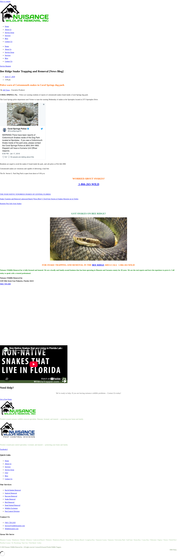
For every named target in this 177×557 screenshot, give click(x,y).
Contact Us (8, 41)
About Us (8, 29)
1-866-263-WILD (88, 184)
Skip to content (5, 1)
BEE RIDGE (98, 265)
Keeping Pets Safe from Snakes (10, 204)
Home (7, 26)
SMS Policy (173, 550)
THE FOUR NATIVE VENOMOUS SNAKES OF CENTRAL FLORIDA (25, 194)
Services (7, 35)
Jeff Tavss (6, 90)
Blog (6, 38)
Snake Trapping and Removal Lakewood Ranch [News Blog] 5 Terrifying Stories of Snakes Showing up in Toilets (39, 199)
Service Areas (9, 32)
